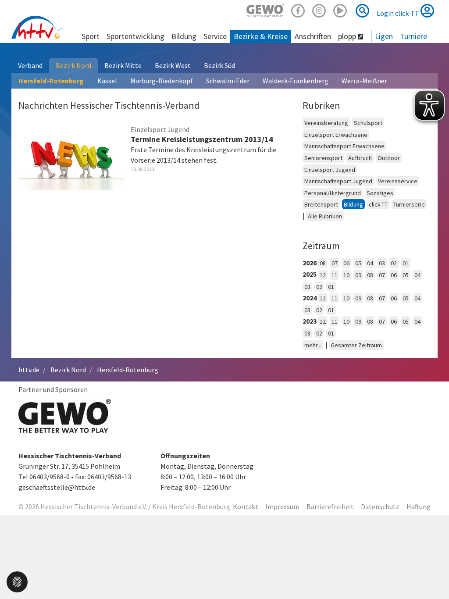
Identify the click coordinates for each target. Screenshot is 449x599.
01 (406, 263)
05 (358, 263)
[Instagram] (319, 9)
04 (370, 263)
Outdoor (389, 158)
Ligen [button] (384, 36)
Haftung (418, 506)
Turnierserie (409, 204)
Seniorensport (323, 158)
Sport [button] (91, 36)
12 (323, 275)
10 (346, 275)
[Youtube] (340, 9)
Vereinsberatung (326, 123)
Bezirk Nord (73, 65)
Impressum (282, 506)
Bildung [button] (183, 36)
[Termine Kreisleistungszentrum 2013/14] (71, 155)
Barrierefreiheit (330, 506)
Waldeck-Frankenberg (295, 80)
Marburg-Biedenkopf (161, 80)
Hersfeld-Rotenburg (51, 80)
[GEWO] (265, 9)
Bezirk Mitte (123, 65)
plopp (348, 36)
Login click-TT (398, 13)
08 (323, 263)
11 (334, 275)
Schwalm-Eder (227, 80)
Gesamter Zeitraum (356, 345)
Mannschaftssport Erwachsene (344, 146)
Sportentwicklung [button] (135, 36)
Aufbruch (360, 158)
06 (346, 263)
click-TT (378, 204)
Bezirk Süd (219, 65)
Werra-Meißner (364, 80)
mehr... (312, 345)
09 (358, 275)
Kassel (107, 80)
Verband (30, 65)
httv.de (28, 369)
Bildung (353, 204)
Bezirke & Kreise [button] (261, 36)
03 (382, 263)
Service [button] (215, 36)
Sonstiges (380, 193)
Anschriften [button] (313, 36)
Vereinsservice (397, 181)
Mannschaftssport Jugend (338, 181)
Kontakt (245, 506)
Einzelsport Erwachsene (335, 135)
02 (394, 263)
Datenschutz (380, 506)
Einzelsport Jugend (329, 170)
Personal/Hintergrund (332, 193)
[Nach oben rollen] (431, 574)
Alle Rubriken (325, 216)
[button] (17, 581)
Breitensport (321, 204)
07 (334, 263)
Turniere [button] (413, 36)
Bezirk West (173, 65)
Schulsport (368, 123)
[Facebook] (298, 9)
